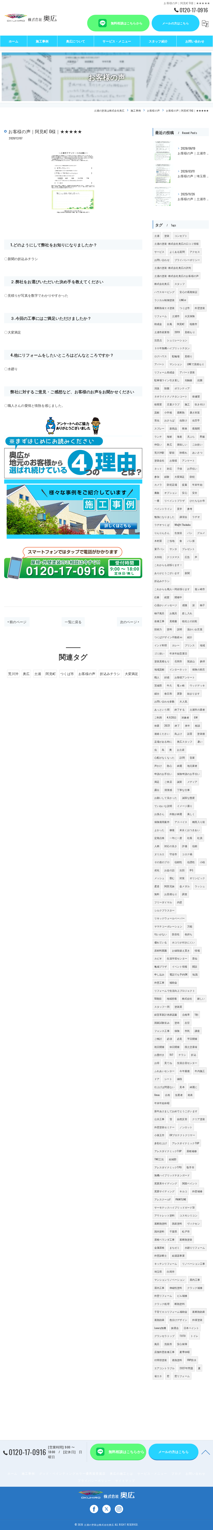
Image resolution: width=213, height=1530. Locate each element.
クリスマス (173, 557)
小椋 (202, 862)
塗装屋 (178, 1006)
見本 (182, 1087)
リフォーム (160, 316)
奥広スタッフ (184, 741)
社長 (189, 838)
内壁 (179, 902)
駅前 (172, 452)
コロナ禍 (187, 854)
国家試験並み (162, 1022)
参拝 (202, 661)
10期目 (158, 998)
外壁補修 (197, 1191)
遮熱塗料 (177, 1360)
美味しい (182, 444)
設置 (189, 733)
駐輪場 (176, 356)
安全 (194, 492)
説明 (179, 629)
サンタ (173, 549)
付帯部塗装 (160, 1360)
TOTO (183, 1336)
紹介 (189, 637)
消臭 (156, 388)
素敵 (156, 492)
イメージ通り (184, 806)
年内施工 (200, 1071)
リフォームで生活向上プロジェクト (174, 990)
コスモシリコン (188, 1215)
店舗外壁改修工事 (164, 1352)
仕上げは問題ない (164, 1087)
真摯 (179, 693)
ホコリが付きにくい (183, 942)
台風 (169, 324)
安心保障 (182, 1344)
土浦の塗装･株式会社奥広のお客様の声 (176, 276)
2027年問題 (186, 1368)
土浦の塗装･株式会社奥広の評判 (172, 267)
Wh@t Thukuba (183, 524)
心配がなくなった (164, 757)
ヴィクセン (193, 1223)
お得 (156, 1063)
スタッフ (180, 283)
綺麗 (179, 765)
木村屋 (158, 540)
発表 (190, 1095)
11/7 (171, 1054)
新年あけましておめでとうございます (175, 1111)
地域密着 (172, 998)
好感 (166, 677)
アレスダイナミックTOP (185, 1143)
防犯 (192, 476)
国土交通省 (191, 1047)
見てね (168, 1063)
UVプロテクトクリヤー (182, 1135)
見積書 (173, 621)
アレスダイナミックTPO (168, 1167)
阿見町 (51, 673)
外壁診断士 (160, 1255)
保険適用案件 (162, 822)
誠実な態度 (188, 797)
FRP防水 (191, 1360)
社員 (199, 838)
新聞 (187, 573)
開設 (194, 966)
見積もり (190, 332)
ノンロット (186, 1127)
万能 (189, 926)
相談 (197, 725)
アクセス (195, 251)
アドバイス (181, 822)
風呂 (156, 1344)
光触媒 (188, 380)
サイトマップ (125, 1480)
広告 (187, 557)
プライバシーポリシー (187, 260)
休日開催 (175, 1047)
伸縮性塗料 (176, 1287)
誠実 (179, 781)
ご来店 (168, 781)
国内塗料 (159, 1231)
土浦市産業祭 (162, 332)
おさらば (169, 420)
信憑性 (191, 862)
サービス (159, 251)
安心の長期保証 (188, 292)
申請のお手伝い (163, 774)
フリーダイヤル (163, 902)
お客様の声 (86, 673)
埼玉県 (158, 1271)
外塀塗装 (197, 1320)
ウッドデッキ (197, 685)
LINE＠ (183, 300)
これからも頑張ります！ (168, 565)
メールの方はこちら (175, 23)
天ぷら (191, 436)
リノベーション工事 (193, 1263)
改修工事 (159, 621)
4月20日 (171, 717)
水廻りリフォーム (195, 1247)
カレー (176, 645)
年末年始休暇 (162, 1103)
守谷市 (173, 854)
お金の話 (169, 870)
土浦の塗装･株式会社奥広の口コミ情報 (176, 243)
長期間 (196, 428)
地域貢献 (159, 669)
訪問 (182, 757)
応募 (156, 597)
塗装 (166, 235)
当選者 (179, 1095)
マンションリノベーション (169, 1279)
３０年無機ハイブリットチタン (172, 348)
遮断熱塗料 (160, 1223)
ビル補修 (182, 1295)
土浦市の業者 (197, 709)
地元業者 (192, 765)
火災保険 (190, 316)
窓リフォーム (182, 1376)
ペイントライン (163, 508)
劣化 (156, 870)
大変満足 (131, 673)
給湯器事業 (178, 1255)
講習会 (183, 517)
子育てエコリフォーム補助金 (170, 1311)
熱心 (169, 765)
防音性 (176, 934)
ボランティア (182, 388)
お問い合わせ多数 (164, 701)
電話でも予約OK (179, 974)
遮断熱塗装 (186, 1239)
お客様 (173, 460)
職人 (156, 677)
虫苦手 (196, 420)
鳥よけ (178, 733)
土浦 (37, 673)
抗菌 (199, 380)
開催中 (178, 597)
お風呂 (173, 613)
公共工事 (159, 1119)
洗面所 (168, 1344)
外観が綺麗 (176, 814)
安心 (184, 492)
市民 (187, 1030)
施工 (187, 404)
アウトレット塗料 (164, 1215)
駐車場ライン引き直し (167, 380)
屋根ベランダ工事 (164, 1239)
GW (195, 717)
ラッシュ (200, 886)
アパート (159, 364)
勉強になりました (164, 517)
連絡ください (162, 733)
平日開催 (192, 1038)
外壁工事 (159, 982)
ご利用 (158, 717)
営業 (192, 757)
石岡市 (178, 661)
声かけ (158, 765)
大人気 (183, 701)
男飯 (202, 436)
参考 (189, 508)
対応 (169, 468)
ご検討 (158, 1038)
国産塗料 (177, 1223)
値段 (179, 1079)
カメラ (158, 484)
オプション (170, 492)
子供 (179, 468)
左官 (187, 1022)
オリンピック (197, 878)
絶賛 (166, 597)
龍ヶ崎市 (200, 589)
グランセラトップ (164, 1336)
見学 (179, 508)
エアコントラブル (164, 1368)
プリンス (190, 645)
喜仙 (194, 958)
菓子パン (159, 549)
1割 (196, 1014)
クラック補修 (194, 1287)
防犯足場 (172, 484)
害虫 (156, 420)
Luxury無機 (160, 1328)
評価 (184, 846)
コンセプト (181, 235)
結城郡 (173, 1159)
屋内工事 (195, 1279)
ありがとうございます (167, 573)
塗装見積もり (162, 661)
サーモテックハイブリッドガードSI (174, 1207)
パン (189, 533)
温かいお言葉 (194, 629)
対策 (182, 878)
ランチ (158, 436)
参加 (156, 476)
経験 (166, 476)
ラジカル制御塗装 (164, 300)
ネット (158, 468)
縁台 (156, 693)
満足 (156, 781)
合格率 (186, 1014)
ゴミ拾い (159, 653)
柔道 (156, 886)
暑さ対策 (195, 412)
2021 (167, 725)
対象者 (185, 717)
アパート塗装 (187, 372)
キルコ (183, 1191)
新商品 (173, 428)
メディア (192, 781)
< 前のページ (16, 621)
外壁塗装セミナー (164, 1127)
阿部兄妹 (169, 886)
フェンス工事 (162, 1030)
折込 (193, 1054)
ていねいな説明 (163, 806)
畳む (172, 878)
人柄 (156, 846)
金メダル (185, 886)
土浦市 (176, 316)
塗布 (177, 1022)
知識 (194, 974)
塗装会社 (159, 460)
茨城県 (158, 685)
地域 (202, 645)
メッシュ (159, 878)
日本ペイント (191, 1328)
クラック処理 (162, 1303)
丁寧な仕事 (183, 790)
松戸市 (186, 1231)
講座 (197, 1030)
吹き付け (200, 404)
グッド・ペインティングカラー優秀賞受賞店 (72, 1473)
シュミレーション (177, 340)
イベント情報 (179, 966)
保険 (177, 1030)
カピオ (158, 958)
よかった (159, 830)
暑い (199, 741)
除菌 (166, 388)
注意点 (158, 340)
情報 (197, 950)
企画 (167, 1095)
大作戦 (158, 557)
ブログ (176, 1473)
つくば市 (67, 673)
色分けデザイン (178, 1320)
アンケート (188, 460)
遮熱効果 (159, 1320)
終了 (177, 725)
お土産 (181, 749)
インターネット (178, 669)
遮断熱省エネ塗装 (164, 308)
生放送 (178, 533)
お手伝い (192, 468)
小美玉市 (159, 1135)
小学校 (168, 412)
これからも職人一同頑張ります (172, 589)
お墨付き (159, 1054)
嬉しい (201, 998)
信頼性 (178, 862)
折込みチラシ (110, 673)
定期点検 (159, 838)
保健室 (196, 396)
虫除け (183, 420)
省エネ (158, 1376)
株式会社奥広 (162, 283)
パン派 (191, 540)
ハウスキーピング (164, 292)
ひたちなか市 (197, 500)
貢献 (156, 412)
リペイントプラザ (174, 500)
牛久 (169, 685)
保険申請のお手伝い (188, 774)
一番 (156, 500)
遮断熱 (181, 412)
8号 (191, 870)
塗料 (169, 629)
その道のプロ (162, 862)
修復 (172, 830)
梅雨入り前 (198, 822)
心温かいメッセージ (165, 605)
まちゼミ (175, 1247)
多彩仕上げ (160, 1143)
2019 (177, 332)
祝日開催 (159, 1047)
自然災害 (182, 1119)
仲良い (158, 444)
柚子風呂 (159, 613)
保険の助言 (198, 669)
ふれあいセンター (164, 1071)
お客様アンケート (185, 677)
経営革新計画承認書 (165, 1014)
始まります (193, 693)
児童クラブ (173, 404)
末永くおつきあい (190, 830)
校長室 (158, 404)
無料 (156, 894)
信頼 (194, 846)
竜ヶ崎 (181, 685)
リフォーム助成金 (164, 372)
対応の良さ (170, 846)
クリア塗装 (198, 1119)
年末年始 (197, 484)
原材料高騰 (160, 950)
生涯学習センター (177, 958)
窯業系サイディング (165, 1183)
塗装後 (201, 733)
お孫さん (159, 814)
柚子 (202, 605)
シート (168, 1079)
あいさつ (197, 452)
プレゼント (188, 549)
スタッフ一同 (162, 1006)
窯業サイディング (164, 1191)
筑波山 (191, 661)
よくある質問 (177, 251)
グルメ (201, 533)
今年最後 (185, 1071)
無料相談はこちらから (126, 23)
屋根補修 (192, 1151)
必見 (179, 1038)
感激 (184, 605)
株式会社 (187, 998)
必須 (169, 1038)
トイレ (194, 1336)
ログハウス (160, 356)
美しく (191, 814)
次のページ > (129, 621)
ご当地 (171, 540)
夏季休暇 (185, 1352)
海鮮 (169, 436)
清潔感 (168, 790)
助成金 (158, 324)
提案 (184, 484)
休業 (156, 725)
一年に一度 (176, 838)
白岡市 (171, 1271)
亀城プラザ (160, 966)
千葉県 (173, 1231)
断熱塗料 (180, 1303)
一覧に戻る (73, 621)
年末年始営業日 (178, 653)
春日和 (168, 693)
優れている (160, 942)
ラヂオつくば (162, 524)
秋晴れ (183, 452)
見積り (188, 356)
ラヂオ (196, 517)
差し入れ (187, 613)
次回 (182, 870)
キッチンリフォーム (165, 1263)
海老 (179, 436)
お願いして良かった (165, 797)
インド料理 (160, 645)
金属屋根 (159, 1247)
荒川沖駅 (159, 452)
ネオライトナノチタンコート (170, 396)
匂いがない (160, 934)
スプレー (159, 428)
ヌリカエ (159, 854)
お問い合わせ (162, 260)
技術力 (158, 629)
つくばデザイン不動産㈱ (168, 637)
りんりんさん (162, 533)
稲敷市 (193, 324)
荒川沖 (13, 673)
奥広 (26, 673)
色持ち (188, 934)
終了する (180, 709)
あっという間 (162, 709)
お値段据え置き (181, 950)
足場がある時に (163, 741)
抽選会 (175, 1328)
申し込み (159, 974)
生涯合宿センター (187, 1063)
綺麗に (193, 1087)
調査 (184, 894)
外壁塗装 (200, 308)
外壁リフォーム (163, 1295)
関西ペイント (189, 1183)
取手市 (190, 1167)
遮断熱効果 (198, 1311)
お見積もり (170, 894)
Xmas (157, 1095)
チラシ (182, 1054)
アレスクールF (162, 1199)
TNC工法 (159, 1159)
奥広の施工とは (121, 1473)
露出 (156, 790)
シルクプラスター (164, 910)
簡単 (184, 428)
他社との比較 (189, 621)
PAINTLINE (181, 1199)
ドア (156, 1079)
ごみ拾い (197, 444)
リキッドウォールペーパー (169, 918)
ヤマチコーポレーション (168, 926)
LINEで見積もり (195, 364)
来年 (187, 725)
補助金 (173, 982)
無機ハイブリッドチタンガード (172, 1175)
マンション (176, 364)
